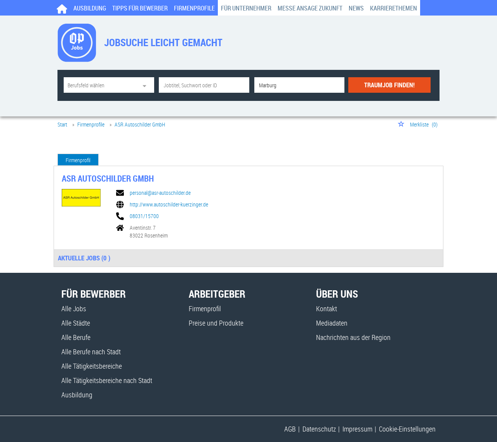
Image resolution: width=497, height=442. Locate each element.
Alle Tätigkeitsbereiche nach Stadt (106, 380)
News (356, 8)
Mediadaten (332, 323)
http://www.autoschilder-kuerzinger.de (169, 204)
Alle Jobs (73, 308)
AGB (290, 428)
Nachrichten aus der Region (353, 337)
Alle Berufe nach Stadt (91, 351)
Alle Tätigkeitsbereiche (91, 366)
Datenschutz (319, 428)
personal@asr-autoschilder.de (160, 193)
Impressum (357, 428)
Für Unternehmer (246, 8)
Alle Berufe (75, 337)
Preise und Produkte (216, 323)
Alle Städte (75, 323)
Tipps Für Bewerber (140, 8)
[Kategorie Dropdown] (146, 85)
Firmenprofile (194, 8)
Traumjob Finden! (389, 85)
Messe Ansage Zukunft (310, 8)
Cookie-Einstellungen (407, 428)
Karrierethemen (393, 8)
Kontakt (326, 308)
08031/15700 (144, 216)
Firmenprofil (78, 160)
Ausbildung (89, 8)
